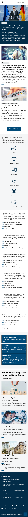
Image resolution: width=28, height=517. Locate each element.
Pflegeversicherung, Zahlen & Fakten (13, 224)
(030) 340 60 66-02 (6, 481)
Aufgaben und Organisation (10, 243)
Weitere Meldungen (13, 128)
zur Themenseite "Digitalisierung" (12, 267)
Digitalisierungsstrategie (9, 262)
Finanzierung (7, 245)
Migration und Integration (10, 325)
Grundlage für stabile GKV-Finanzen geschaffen (12, 107)
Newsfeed (16, 508)
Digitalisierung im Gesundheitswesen (13, 260)
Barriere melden (19, 497)
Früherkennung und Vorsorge (11, 303)
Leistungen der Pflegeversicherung (12, 222)
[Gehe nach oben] (25, 514)
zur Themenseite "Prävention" (11, 308)
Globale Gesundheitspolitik (10, 322)
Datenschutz (6, 494)
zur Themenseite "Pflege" (10, 228)
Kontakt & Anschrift (7, 456)
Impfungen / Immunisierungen (11, 301)
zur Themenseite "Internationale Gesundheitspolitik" (11, 328)
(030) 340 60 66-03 (6, 486)
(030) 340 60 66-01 (6, 476)
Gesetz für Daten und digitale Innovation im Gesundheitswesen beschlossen (13, 66)
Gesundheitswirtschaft (9, 285)
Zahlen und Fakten (8, 241)
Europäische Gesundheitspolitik (11, 320)
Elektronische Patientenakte (10, 264)
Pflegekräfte (7, 226)
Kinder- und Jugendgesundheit (11, 306)
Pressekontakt (5, 464)
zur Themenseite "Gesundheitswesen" (13, 287)
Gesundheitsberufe (8, 281)
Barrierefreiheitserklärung (7, 498)
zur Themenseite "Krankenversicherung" (13, 248)
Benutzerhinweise (19, 490)
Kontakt (4, 490)
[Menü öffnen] (26, 2)
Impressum (18, 494)
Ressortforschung (7, 427)
